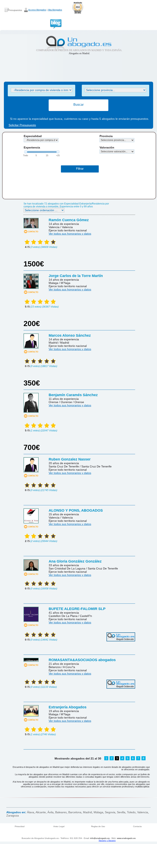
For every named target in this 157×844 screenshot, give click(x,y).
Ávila (50, 812)
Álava (30, 812)
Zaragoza (12, 815)
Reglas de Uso (98, 826)
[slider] (25, 151)
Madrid (87, 812)
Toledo (131, 812)
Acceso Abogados (37, 10)
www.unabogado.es (126, 838)
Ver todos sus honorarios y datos (70, 233)
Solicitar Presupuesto (22, 125)
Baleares (61, 812)
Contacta (137, 826)
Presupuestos (15, 10)
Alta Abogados (55, 10)
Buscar (78, 104)
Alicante (41, 812)
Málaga (98, 812)
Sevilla (121, 812)
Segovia (110, 812)
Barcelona (74, 812)
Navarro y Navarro (107, 840)
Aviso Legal (58, 826)
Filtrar (80, 168)
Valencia (142, 812)
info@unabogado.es (100, 838)
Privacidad (20, 826)
